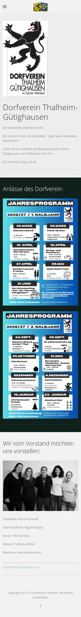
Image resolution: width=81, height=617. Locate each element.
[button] (5, 6)
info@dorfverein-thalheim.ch (21, 567)
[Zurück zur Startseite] (41, 6)
